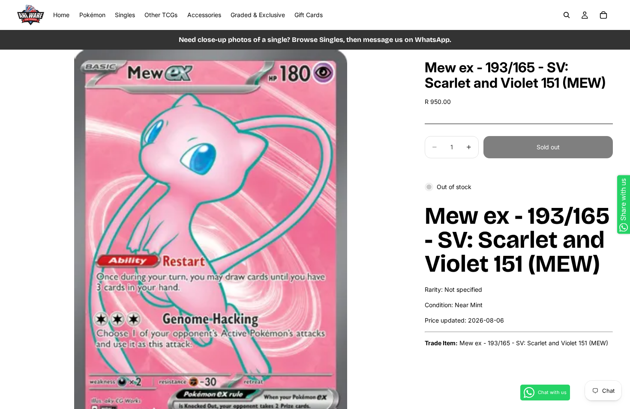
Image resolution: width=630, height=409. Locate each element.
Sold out (548, 147)
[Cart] (603, 15)
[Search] (566, 15)
